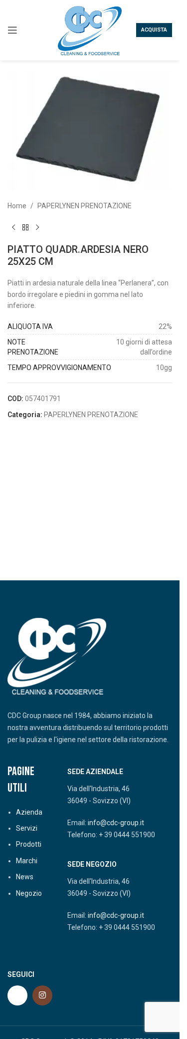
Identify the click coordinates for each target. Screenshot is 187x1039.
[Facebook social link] (17, 995)
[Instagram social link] (42, 995)
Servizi (26, 828)
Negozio (29, 893)
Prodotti (28, 844)
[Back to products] (25, 227)
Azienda (29, 812)
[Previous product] (13, 227)
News (24, 877)
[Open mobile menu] (12, 30)
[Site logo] (90, 30)
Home (16, 206)
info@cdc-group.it (116, 823)
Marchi (26, 861)
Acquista (154, 30)
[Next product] (37, 227)
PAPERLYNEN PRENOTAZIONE (84, 206)
